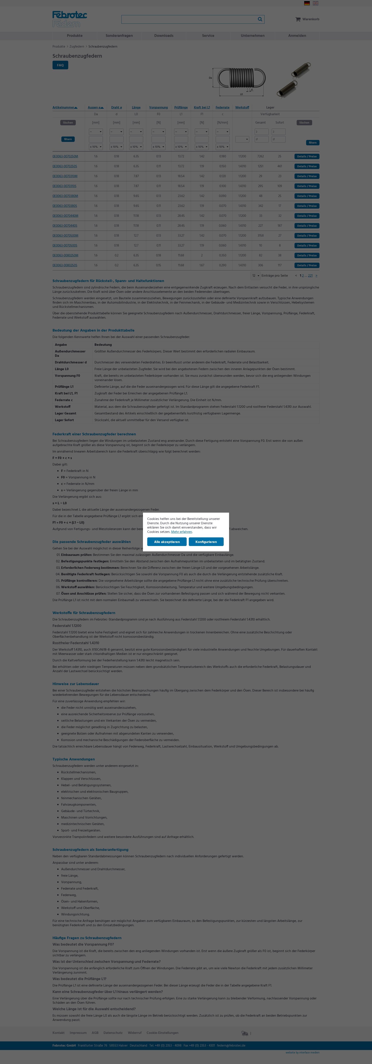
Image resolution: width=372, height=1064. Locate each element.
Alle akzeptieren (167, 542)
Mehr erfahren (181, 532)
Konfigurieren (206, 542)
